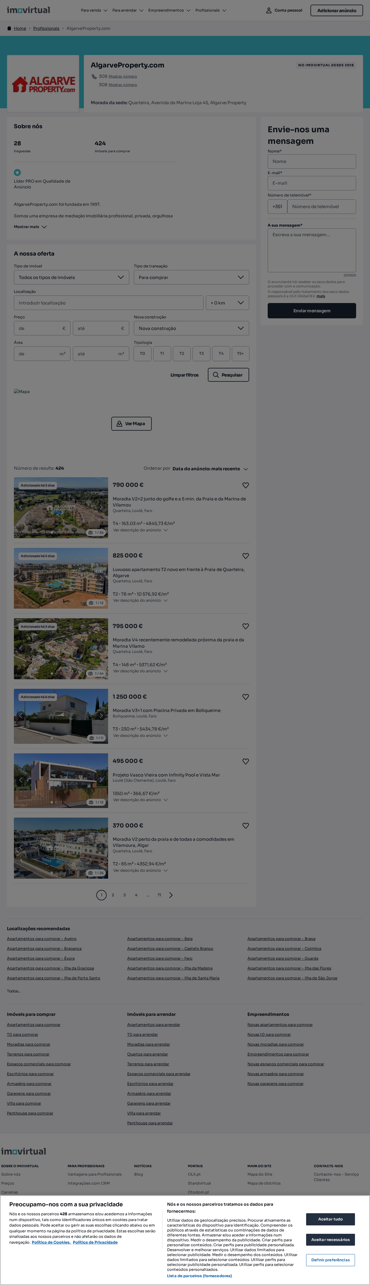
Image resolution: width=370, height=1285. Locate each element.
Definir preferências (330, 1260)
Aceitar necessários (330, 1239)
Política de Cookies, (51, 1242)
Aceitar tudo (330, 1219)
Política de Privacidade (95, 1242)
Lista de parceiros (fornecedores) (199, 1275)
